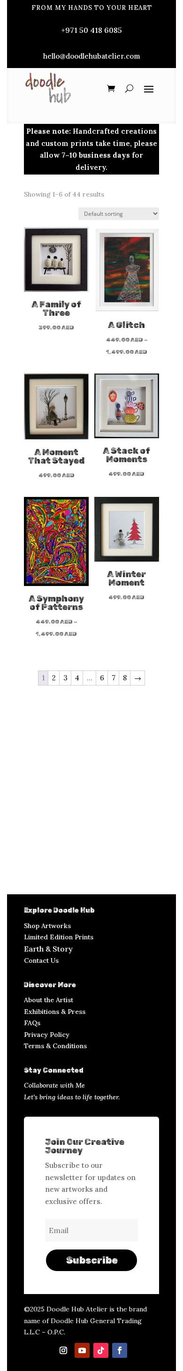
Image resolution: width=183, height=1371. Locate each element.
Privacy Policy (46, 1034)
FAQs (32, 1023)
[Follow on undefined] (63, 1350)
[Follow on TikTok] (100, 1350)
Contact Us (41, 960)
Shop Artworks (47, 926)
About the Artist (48, 1000)
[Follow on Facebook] (119, 1350)
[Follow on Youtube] (82, 1350)
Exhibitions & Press (54, 1011)
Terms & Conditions (55, 1046)
